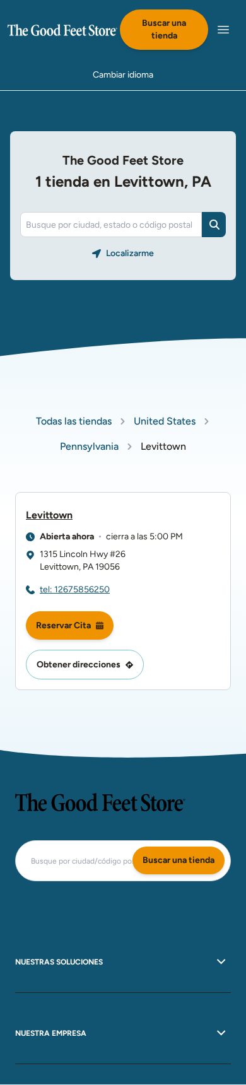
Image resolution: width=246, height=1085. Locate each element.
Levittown (49, 515)
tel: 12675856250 (75, 589)
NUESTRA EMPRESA (50, 1033)
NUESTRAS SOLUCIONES (59, 962)
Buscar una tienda (164, 29)
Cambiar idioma (123, 74)
